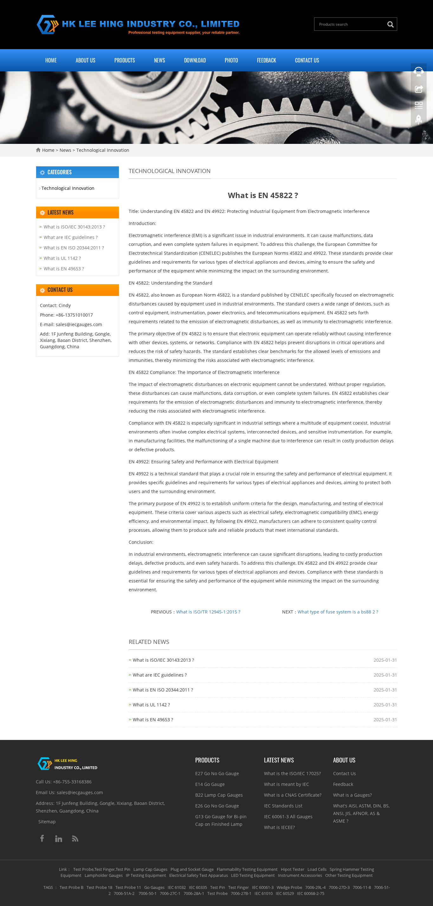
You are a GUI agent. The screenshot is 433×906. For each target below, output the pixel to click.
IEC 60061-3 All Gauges (288, 816)
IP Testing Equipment (146, 875)
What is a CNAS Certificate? (292, 795)
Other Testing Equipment (349, 875)
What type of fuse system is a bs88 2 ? (338, 612)
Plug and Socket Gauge (192, 869)
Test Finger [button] (238, 887)
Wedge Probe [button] (289, 887)
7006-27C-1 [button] (170, 893)
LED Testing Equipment (253, 875)
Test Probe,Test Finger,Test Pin (101, 869)
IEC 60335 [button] (198, 887)
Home (51, 60)
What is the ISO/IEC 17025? (292, 773)
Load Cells (316, 869)
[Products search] (392, 24)
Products (124, 60)
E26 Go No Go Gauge (217, 806)
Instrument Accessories (300, 875)
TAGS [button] (48, 887)
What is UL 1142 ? (151, 705)
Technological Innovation (102, 150)
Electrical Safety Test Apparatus (198, 875)
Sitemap (47, 822)
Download (195, 60)
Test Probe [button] (217, 893)
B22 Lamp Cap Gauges (219, 795)
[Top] (419, 121)
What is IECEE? (279, 827)
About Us (85, 60)
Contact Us (307, 60)
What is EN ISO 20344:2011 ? (163, 690)
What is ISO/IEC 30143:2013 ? (163, 660)
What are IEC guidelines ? (160, 675)
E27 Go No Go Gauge (217, 773)
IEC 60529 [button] (285, 893)
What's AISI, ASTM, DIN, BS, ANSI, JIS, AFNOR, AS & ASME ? (361, 813)
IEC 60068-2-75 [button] (310, 893)
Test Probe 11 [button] (128, 887)
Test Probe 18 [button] (99, 887)
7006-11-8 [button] (362, 887)
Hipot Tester (292, 869)
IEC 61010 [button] (264, 893)
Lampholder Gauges (104, 875)
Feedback (266, 60)
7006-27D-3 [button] (339, 887)
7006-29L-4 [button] (315, 887)
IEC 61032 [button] (177, 887)
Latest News (279, 759)
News (159, 60)
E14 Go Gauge (210, 784)
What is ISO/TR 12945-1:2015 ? (208, 612)
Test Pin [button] (217, 887)
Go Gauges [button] (154, 887)
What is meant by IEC (286, 784)
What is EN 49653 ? (153, 719)
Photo (231, 60)
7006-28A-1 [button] (194, 893)
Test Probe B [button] (71, 887)
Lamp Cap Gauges (150, 869)
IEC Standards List (283, 806)
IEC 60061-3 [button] (263, 887)
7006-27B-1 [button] (241, 893)
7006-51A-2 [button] (124, 893)
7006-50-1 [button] (147, 893)
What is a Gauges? (352, 795)
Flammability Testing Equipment (247, 869)
